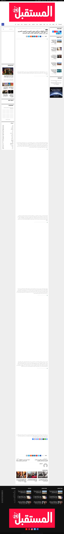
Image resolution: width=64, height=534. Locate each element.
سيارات (37, 24)
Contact (36, 0)
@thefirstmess (8, 119)
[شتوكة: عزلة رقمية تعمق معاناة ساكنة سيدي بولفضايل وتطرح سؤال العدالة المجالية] (59, 41)
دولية (50, 24)
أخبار (56, 24)
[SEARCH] (3, 29)
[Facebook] (38, 529)
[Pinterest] (29, 529)
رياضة (22, 24)
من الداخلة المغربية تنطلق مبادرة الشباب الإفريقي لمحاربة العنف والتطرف (41, 460)
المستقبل (46, 34)
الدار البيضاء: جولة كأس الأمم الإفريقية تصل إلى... (10, 88)
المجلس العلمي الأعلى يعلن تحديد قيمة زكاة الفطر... (5, 88)
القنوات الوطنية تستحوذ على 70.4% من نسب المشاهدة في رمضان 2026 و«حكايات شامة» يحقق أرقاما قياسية (21, 480)
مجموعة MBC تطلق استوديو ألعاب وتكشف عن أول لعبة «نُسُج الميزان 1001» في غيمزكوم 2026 (53, 49)
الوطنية (53, 24)
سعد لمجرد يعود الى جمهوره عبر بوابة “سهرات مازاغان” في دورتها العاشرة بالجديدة (43, 480)
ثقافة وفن (33, 24)
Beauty (12, 140)
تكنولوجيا (41, 24)
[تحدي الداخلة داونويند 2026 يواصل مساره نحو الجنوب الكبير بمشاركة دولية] (59, 64)
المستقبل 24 (60, 24)
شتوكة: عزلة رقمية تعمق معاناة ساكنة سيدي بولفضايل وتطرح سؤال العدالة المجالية (53, 41)
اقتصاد (44, 24)
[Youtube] (26, 529)
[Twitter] (35, 529)
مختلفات (12, 138)
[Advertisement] (32, 447)
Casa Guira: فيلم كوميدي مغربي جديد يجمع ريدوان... (8, 76)
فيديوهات (12, 135)
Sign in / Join (48, 0)
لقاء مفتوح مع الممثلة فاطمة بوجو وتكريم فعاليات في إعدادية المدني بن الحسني (32, 480)
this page (57, 84)
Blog (45, 0)
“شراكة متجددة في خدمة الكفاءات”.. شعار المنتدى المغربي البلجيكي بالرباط (23, 460)
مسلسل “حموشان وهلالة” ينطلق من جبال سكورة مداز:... (5, 95)
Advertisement (39, 0)
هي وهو (18, 24)
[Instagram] (32, 529)
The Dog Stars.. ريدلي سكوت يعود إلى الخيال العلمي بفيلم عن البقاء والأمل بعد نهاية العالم (53, 57)
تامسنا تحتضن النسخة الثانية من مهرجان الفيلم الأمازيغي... (11, 95)
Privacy (43, 0)
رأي (15, 24)
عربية (47, 24)
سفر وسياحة (25, 24)
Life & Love (11, 143)
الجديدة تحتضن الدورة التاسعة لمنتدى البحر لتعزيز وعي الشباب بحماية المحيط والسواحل (53, 71)
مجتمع (29, 24)
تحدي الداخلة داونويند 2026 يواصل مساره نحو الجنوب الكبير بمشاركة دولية (53, 64)
